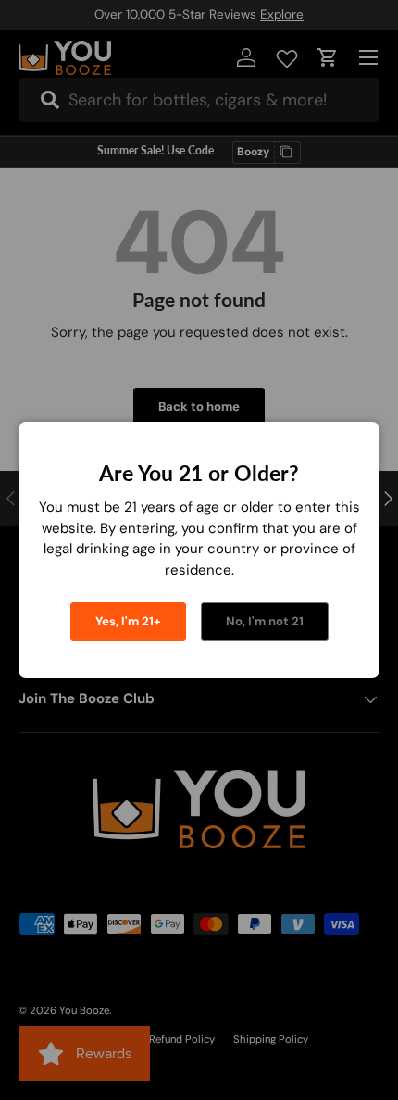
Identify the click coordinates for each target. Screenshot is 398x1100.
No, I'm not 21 (265, 621)
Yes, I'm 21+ (128, 621)
